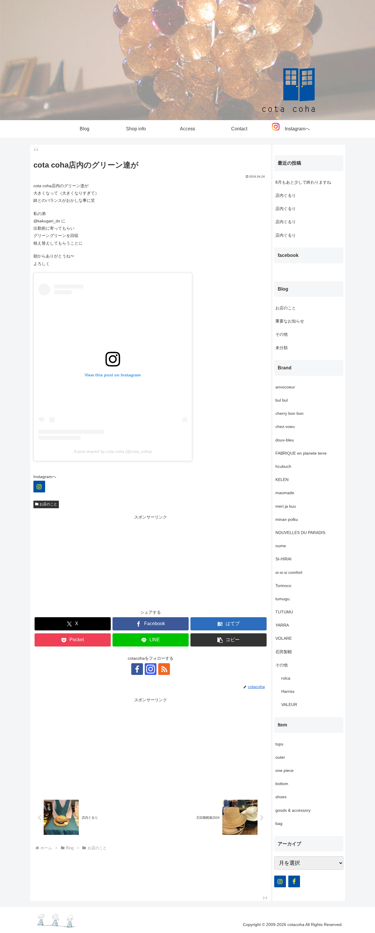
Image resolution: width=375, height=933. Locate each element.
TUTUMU (284, 612)
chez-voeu (285, 426)
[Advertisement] (150, 562)
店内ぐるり (285, 195)
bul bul (281, 400)
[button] (228, 640)
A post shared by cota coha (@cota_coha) (113, 451)
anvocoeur (285, 387)
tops (279, 744)
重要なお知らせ (289, 321)
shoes (281, 796)
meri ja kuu (285, 506)
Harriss (287, 691)
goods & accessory (293, 810)
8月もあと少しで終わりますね (303, 182)
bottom (281, 783)
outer (280, 757)
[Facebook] (294, 881)
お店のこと (48, 504)
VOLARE (283, 638)
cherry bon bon (289, 413)
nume (280, 545)
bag (278, 823)
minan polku (286, 519)
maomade (284, 492)
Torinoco (283, 585)
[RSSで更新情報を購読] (164, 669)
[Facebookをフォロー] (137, 669)
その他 (281, 334)
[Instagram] (39, 486)
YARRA (282, 625)
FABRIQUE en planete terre (301, 453)
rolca (285, 678)
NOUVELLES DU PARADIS (300, 532)
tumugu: (283, 598)
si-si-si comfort (288, 572)
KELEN (282, 479)
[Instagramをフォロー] (150, 669)
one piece (284, 770)
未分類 (281, 347)
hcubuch (283, 466)
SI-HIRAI (283, 559)
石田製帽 (283, 651)
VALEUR (289, 704)
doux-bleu (284, 440)
